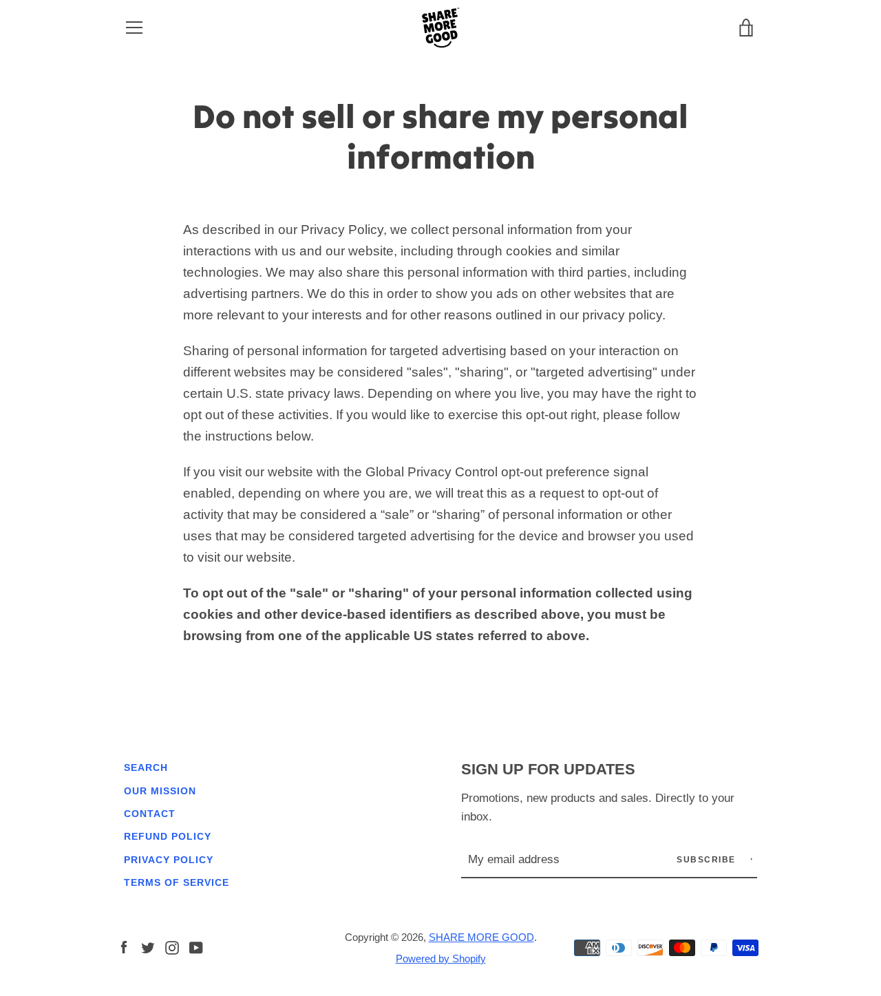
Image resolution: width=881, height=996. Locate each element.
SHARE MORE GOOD (481, 937)
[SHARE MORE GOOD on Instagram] (172, 947)
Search (146, 767)
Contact (150, 813)
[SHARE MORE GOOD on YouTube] (196, 947)
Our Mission (160, 790)
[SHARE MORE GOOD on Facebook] (124, 947)
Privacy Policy (168, 859)
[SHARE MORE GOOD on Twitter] (148, 947)
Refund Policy (167, 836)
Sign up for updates (548, 769)
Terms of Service (176, 882)
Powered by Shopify (441, 958)
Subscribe (708, 860)
